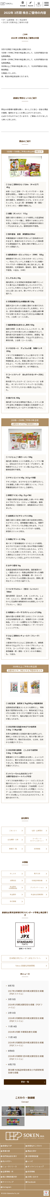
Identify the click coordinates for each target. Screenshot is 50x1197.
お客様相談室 (33, 1156)
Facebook (32, 1182)
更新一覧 (25, 1082)
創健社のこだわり (35, 1146)
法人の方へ (7, 1161)
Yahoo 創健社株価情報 (25, 966)
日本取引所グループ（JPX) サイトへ (25, 958)
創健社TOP (7, 1146)
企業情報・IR (8, 1172)
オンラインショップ (36, 1167)
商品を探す (32, 1151)
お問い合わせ (33, 1177)
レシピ (30, 1161)
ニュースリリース (10, 1167)
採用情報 (31, 1172)
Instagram (7, 1187)
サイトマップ (8, 1182)
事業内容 (6, 1151)
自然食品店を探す (10, 1156)
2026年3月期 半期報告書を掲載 (22, 1032)
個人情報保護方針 (10, 1177)
